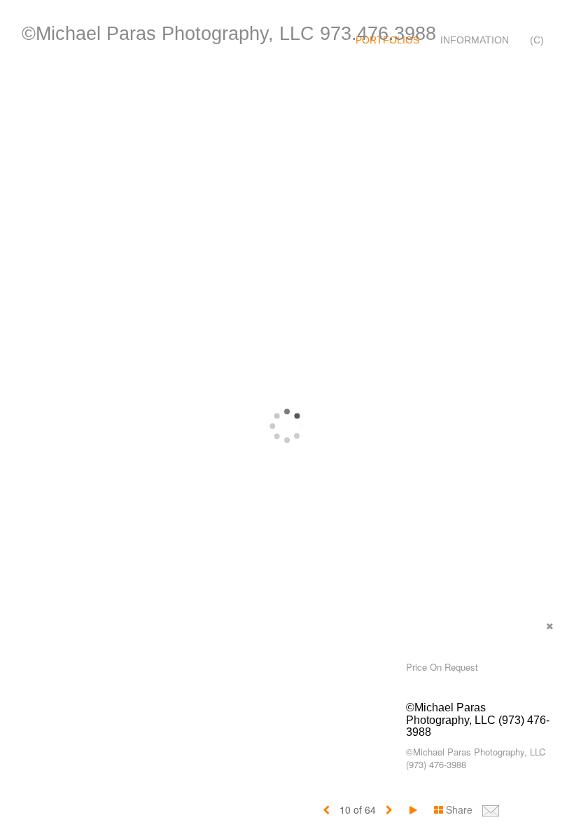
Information (474, 40)
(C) (537, 40)
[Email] (490, 809)
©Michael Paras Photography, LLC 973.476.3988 (229, 33)
